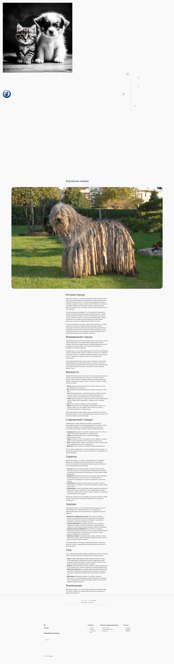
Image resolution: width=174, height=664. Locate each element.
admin (94, 600)
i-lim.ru (51, 656)
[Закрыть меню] (127, 74)
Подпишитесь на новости (52, 633)
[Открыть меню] (123, 94)
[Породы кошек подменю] (138, 77)
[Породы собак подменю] (138, 86)
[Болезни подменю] (135, 106)
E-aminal (14, 94)
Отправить (47, 639)
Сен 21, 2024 (84, 600)
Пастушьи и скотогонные (87, 602)
